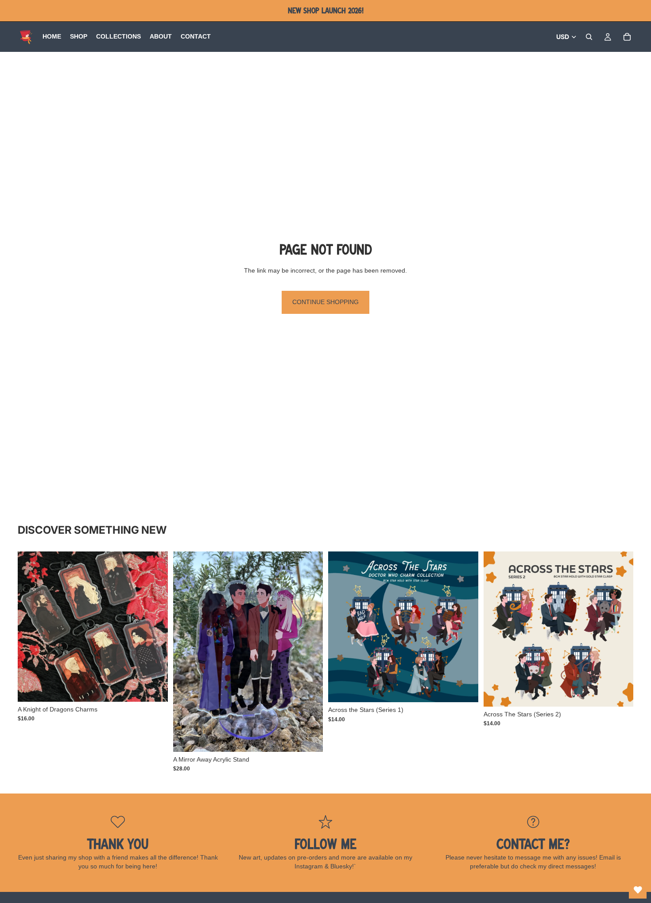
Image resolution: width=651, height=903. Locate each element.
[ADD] (309, 738)
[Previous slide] (186, 651)
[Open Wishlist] (638, 890)
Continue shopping (325, 301)
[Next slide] (309, 651)
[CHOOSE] (154, 688)
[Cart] (627, 37)
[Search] (589, 37)
